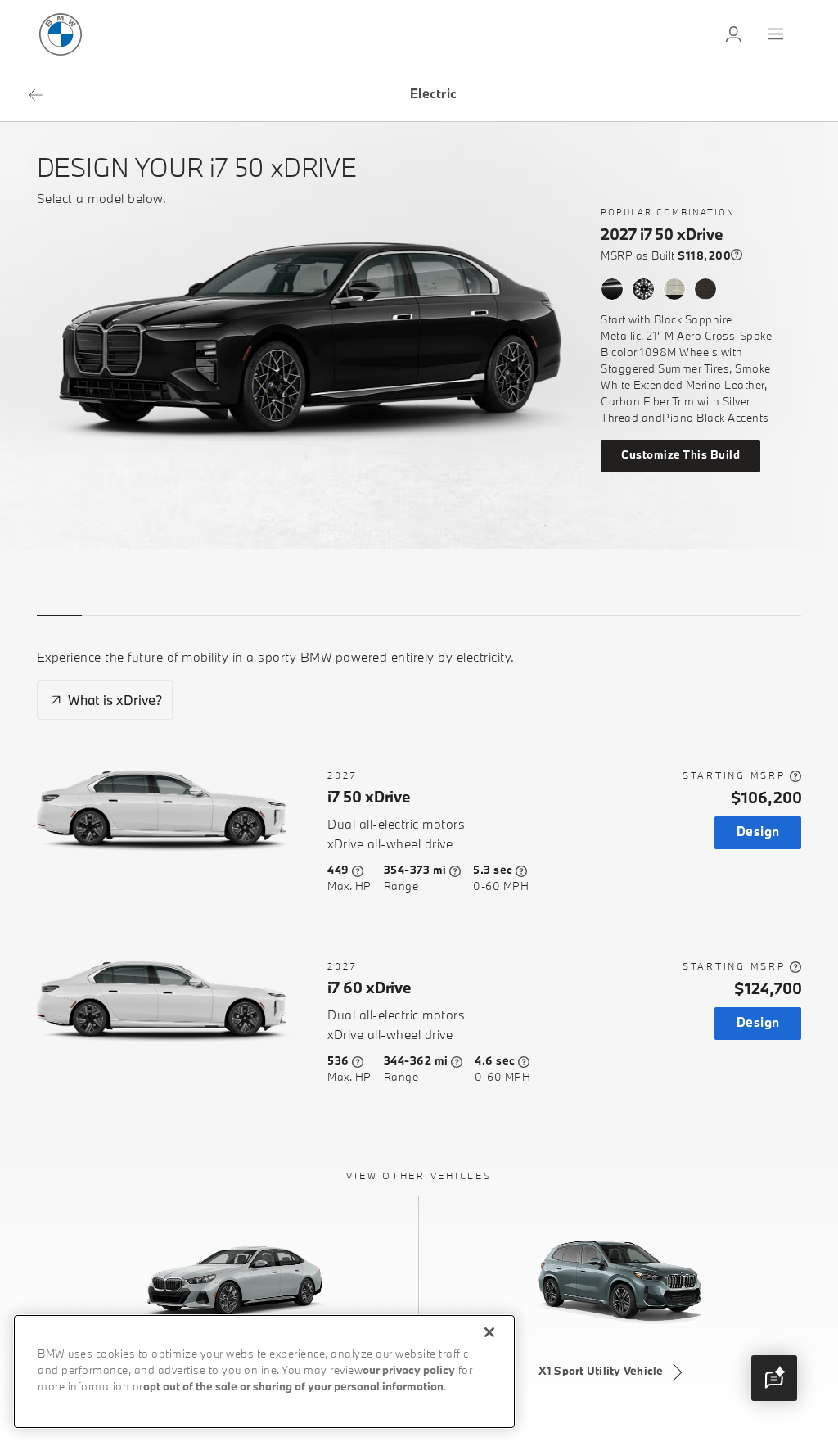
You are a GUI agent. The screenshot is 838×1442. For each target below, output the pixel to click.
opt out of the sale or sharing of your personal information (293, 1387)
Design (758, 832)
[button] (774, 1378)
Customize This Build (680, 455)
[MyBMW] (735, 34)
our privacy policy (409, 1371)
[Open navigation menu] (777, 34)
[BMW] (60, 34)
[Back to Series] (36, 95)
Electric (433, 94)
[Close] (489, 1332)
